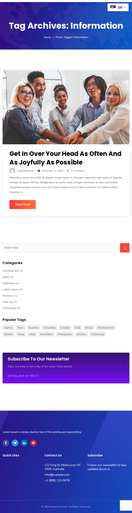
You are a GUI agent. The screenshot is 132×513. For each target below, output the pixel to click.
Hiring (21, 334)
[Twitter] (15, 443)
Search (124, 248)
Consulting (49, 327)
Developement (106, 327)
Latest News (10, 289)
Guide (6, 277)
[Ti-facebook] (6, 443)
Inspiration (9, 283)
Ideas (32, 334)
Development (11, 271)
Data (77, 327)
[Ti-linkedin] (24, 443)
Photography (65, 334)
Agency (8, 327)
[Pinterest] (33, 443)
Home (47, 37)
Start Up (8, 302)
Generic (8, 334)
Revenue (8, 296)
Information (46, 334)
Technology (9, 308)
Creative (65, 327)
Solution (81, 334)
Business (33, 327)
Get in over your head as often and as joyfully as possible (65, 158)
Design (89, 327)
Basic (21, 327)
